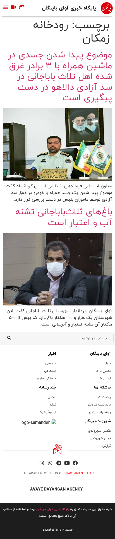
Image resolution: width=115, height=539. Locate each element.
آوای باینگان (100, 353)
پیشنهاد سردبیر (99, 412)
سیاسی (50, 363)
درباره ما (105, 363)
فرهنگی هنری (46, 378)
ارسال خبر (104, 378)
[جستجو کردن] (9, 338)
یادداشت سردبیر (99, 404)
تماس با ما (103, 371)
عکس (52, 397)
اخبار (52, 353)
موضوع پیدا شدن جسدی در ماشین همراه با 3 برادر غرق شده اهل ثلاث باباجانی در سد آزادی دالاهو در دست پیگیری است (60, 77)
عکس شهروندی (99, 431)
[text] (57, 530)
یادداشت (104, 397)
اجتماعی (50, 371)
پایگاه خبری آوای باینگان (69, 8)
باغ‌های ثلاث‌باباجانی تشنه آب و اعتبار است (63, 217)
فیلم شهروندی (100, 438)
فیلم (52, 404)
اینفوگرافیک (47, 412)
